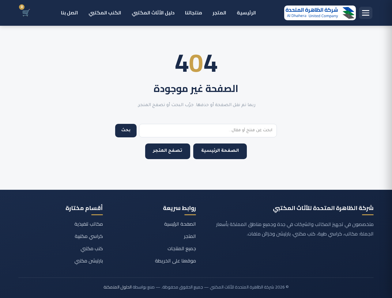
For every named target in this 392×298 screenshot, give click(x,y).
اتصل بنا (69, 12)
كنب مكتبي (92, 248)
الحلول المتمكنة (118, 287)
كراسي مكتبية (89, 236)
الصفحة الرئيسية (220, 151)
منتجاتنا (193, 12)
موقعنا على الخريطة (175, 260)
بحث (125, 130)
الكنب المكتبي (105, 12)
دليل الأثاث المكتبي (153, 12)
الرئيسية (246, 12)
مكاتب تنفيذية (88, 223)
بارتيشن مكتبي (88, 260)
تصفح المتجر (167, 151)
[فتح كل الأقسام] (365, 13)
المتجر (219, 12)
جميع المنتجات (182, 248)
